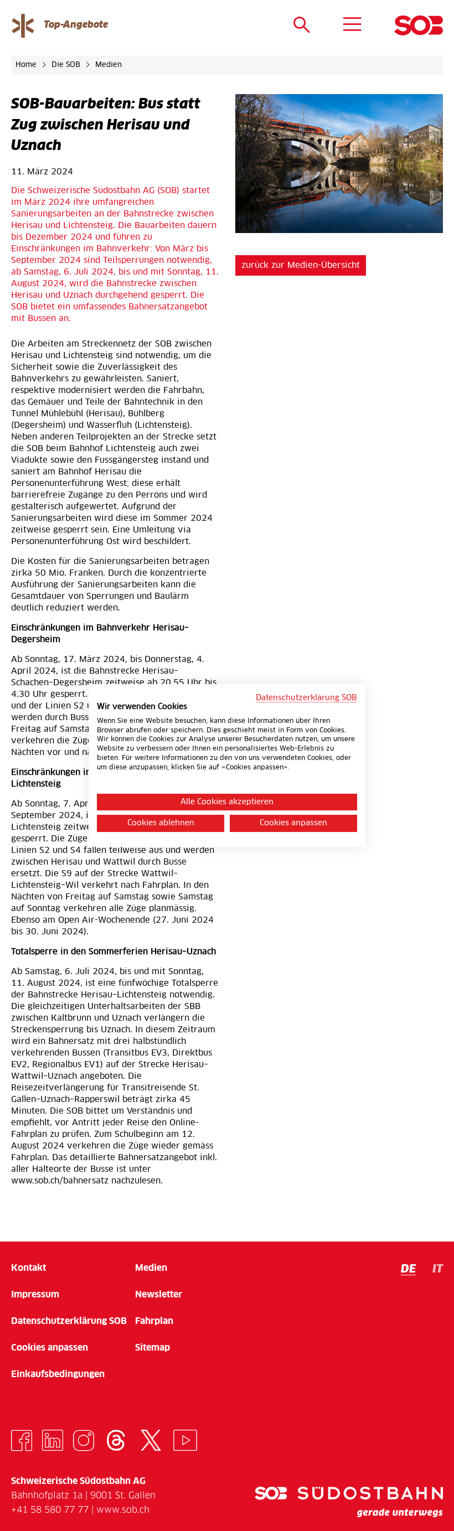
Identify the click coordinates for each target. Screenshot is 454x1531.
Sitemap (152, 1347)
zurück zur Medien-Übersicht (300, 265)
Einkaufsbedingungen (58, 1374)
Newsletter (158, 1294)
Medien (108, 65)
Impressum (35, 1294)
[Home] (418, 25)
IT (437, 1269)
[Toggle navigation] (352, 25)
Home (27, 65)
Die (65, 65)
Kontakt (28, 1268)
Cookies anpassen (49, 1347)
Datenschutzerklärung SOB (306, 698)
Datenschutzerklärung (69, 1321)
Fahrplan (154, 1321)
